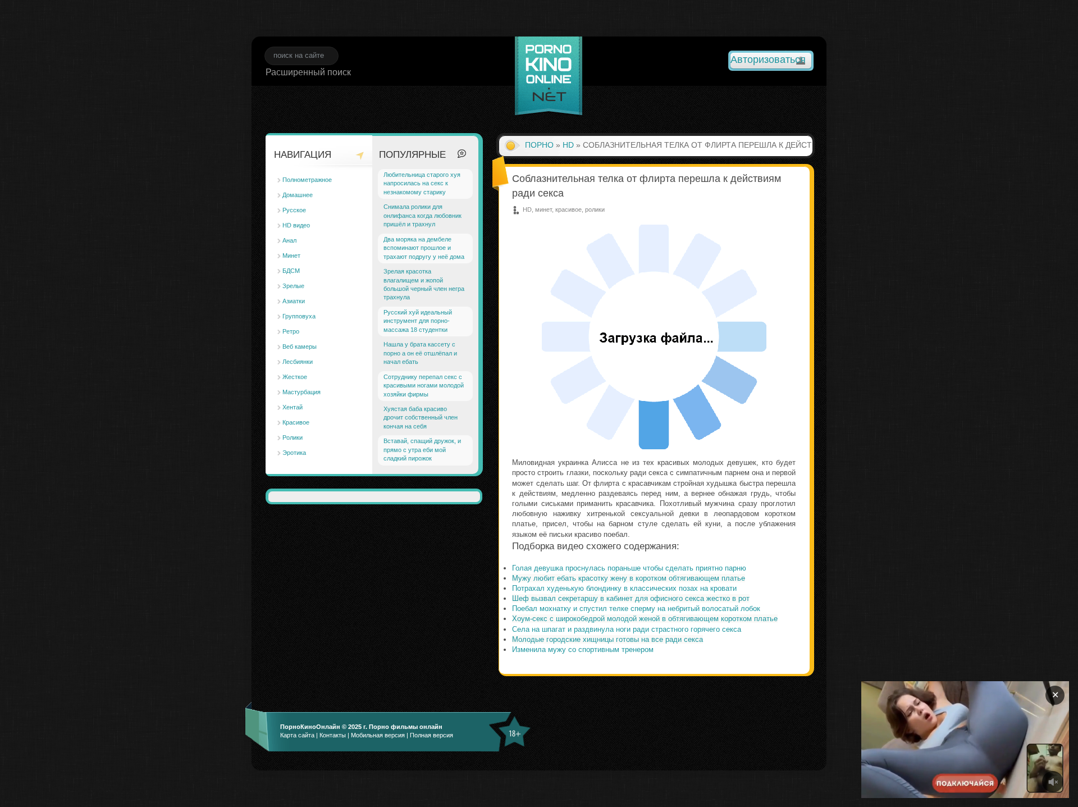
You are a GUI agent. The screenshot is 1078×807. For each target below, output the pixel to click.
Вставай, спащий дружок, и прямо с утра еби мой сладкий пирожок (422, 449)
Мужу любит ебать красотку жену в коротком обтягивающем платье (628, 578)
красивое (568, 209)
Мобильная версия (378, 735)
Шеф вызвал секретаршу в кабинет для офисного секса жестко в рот (631, 598)
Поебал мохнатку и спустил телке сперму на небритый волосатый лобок (636, 608)
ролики (595, 209)
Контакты (332, 735)
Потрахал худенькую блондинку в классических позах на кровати (624, 588)
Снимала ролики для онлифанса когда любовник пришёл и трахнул (422, 215)
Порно (539, 144)
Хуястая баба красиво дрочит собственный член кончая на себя (420, 417)
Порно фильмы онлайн (405, 726)
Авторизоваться (768, 59)
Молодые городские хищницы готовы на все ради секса (607, 639)
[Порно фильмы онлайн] (548, 77)
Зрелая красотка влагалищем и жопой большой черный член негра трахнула (423, 284)
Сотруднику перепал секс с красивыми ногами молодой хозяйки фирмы (423, 385)
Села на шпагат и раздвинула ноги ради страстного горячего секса (626, 629)
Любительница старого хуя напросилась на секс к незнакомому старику (421, 183)
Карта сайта (297, 735)
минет (543, 209)
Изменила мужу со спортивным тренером (583, 649)
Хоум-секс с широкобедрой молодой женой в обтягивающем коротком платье (645, 618)
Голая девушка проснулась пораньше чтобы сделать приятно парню (629, 568)
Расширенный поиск (308, 72)
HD (568, 144)
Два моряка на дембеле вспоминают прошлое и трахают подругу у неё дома (423, 248)
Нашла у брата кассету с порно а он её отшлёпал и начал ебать (420, 353)
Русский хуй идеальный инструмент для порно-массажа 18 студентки (417, 321)
